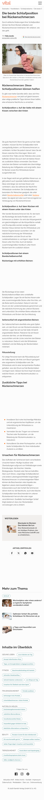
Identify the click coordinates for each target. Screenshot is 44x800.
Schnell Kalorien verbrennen (13, 680)
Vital (6, 2)
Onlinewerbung (36, 782)
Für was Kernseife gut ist (12, 739)
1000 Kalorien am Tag (25, 654)
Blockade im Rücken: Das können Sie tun (27, 524)
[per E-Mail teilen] (32, 553)
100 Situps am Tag (32, 680)
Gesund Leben (8, 655)
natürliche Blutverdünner (12, 714)
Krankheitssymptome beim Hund (14, 755)
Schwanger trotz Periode (12, 695)
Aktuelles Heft (8, 780)
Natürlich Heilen (9, 706)
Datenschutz (7, 782)
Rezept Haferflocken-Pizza (12, 659)
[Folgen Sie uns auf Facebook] (16, 774)
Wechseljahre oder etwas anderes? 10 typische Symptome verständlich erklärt (27, 602)
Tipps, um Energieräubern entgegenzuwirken (18, 664)
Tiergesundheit (9, 750)
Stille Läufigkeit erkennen (12, 760)
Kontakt (28, 780)
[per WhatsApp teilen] (25, 553)
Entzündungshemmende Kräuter (14, 709)
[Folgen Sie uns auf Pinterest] (28, 774)
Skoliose (35, 195)
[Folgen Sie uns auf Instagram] (22, 774)
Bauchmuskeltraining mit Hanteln (23, 670)
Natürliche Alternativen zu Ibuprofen (16, 728)
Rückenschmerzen (9, 97)
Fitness (5, 670)
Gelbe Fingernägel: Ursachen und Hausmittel (18, 744)
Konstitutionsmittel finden (12, 719)
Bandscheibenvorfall (15, 195)
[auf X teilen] (18, 553)
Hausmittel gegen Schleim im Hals (15, 723)
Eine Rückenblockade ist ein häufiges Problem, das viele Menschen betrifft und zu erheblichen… (28, 531)
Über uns (25, 782)
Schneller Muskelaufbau (12, 675)
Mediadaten (17, 782)
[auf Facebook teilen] (11, 553)
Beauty (5, 735)
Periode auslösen (28, 691)
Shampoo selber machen (31, 739)
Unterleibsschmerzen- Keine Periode (16, 700)
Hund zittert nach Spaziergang (29, 750)
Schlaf (6, 596)
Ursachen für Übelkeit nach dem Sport (16, 684)
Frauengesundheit (10, 691)
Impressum (36, 780)
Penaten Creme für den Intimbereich (24, 734)
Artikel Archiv (20, 780)
